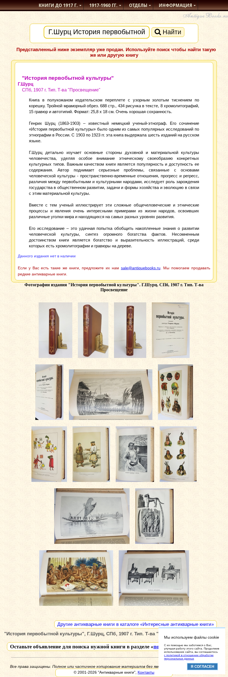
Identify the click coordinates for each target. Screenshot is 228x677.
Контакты (146, 672)
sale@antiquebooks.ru (140, 268)
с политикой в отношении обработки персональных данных (189, 657)
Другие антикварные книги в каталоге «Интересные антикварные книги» (135, 624)
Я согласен (202, 666)
